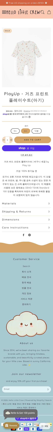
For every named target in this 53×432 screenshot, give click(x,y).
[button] (4, 12)
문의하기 (26, 304)
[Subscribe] (48, 389)
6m (25, 131)
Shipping (27, 111)
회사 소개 (26, 271)
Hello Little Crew (16, 400)
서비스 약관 (26, 299)
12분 (37, 131)
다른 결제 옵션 (26, 155)
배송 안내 (26, 277)
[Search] (42, 12)
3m (15, 131)
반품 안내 (26, 288)
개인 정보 (26, 293)
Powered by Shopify (34, 400)
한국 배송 (26, 282)
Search (26, 266)
